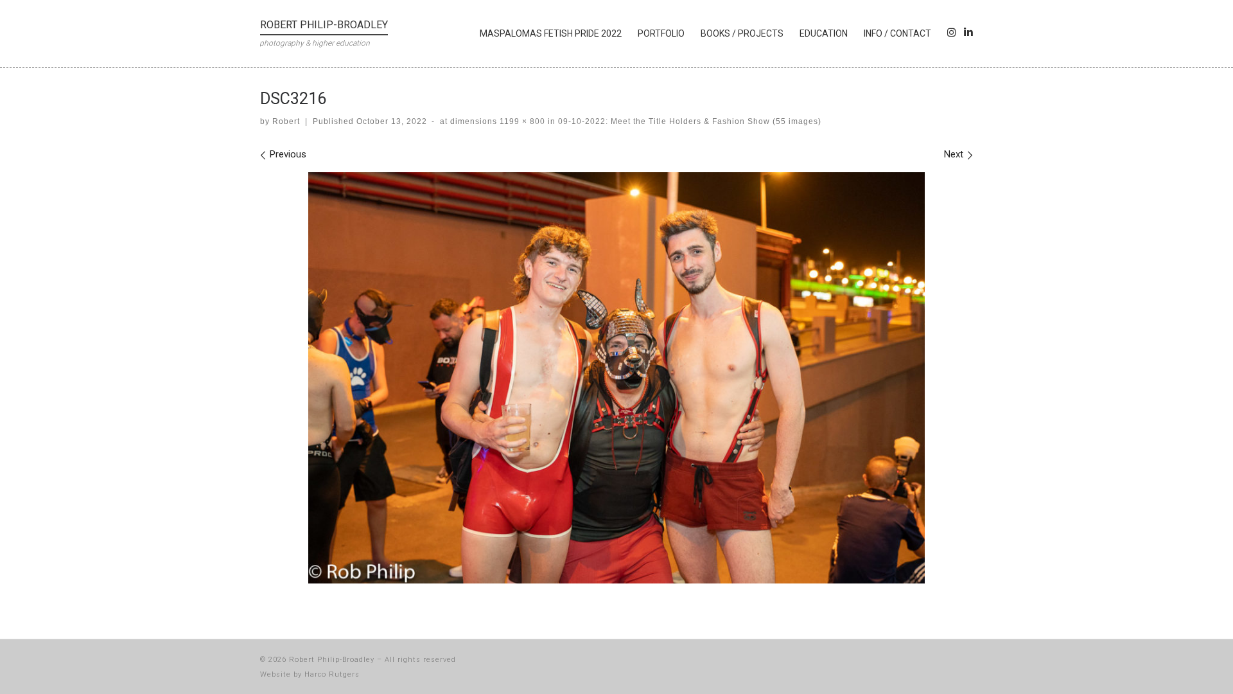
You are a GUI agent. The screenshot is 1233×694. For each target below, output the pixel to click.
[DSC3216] (616, 377)
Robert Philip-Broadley (331, 659)
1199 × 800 (521, 121)
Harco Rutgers (332, 674)
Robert (286, 121)
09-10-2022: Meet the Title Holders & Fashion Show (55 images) (688, 121)
